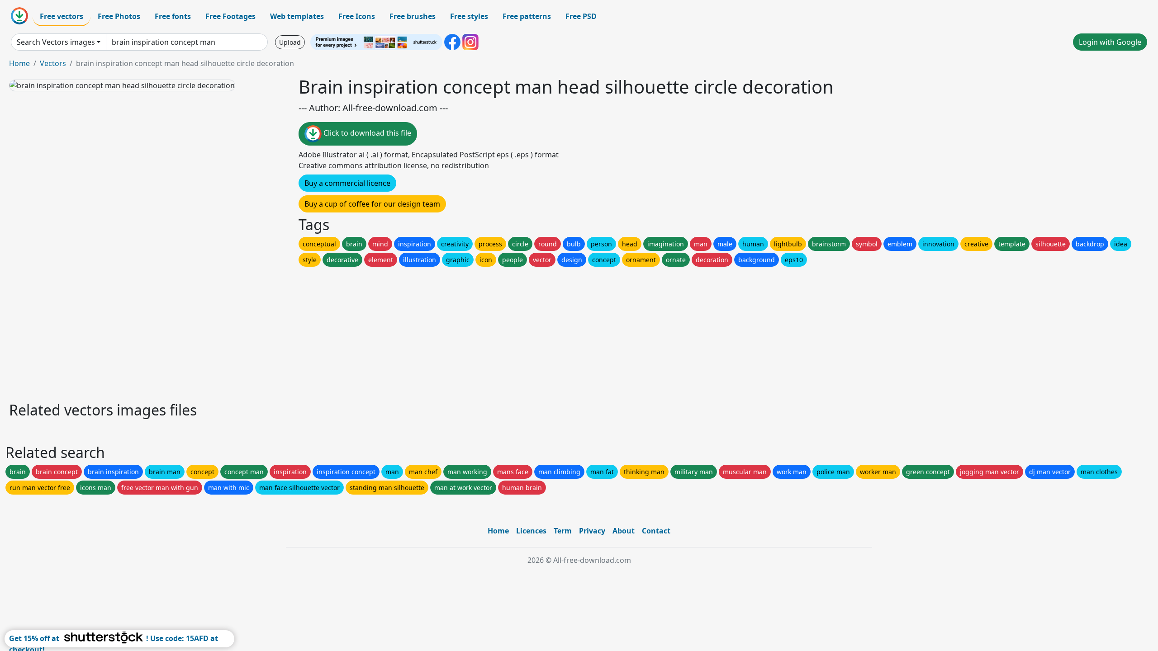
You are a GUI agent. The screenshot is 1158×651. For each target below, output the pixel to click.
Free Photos (119, 16)
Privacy (592, 531)
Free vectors (61, 16)
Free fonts (173, 16)
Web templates (297, 16)
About (623, 531)
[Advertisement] (279, 332)
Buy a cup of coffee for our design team (372, 204)
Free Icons (356, 16)
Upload (290, 42)
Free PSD (581, 16)
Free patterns (527, 16)
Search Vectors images (56, 42)
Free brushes (412, 16)
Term (563, 531)
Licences (531, 531)
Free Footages (230, 16)
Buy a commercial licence (347, 183)
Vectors (53, 63)
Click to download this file (366, 133)
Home (19, 63)
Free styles (469, 16)
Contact (656, 531)
